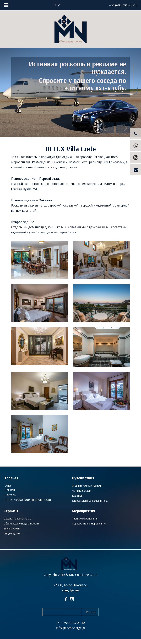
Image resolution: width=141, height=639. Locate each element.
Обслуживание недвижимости (21, 523)
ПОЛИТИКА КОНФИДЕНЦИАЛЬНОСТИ (28, 499)
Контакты (10, 494)
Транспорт (78, 495)
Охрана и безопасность (17, 518)
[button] (106, 128)
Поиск (90, 612)
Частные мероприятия (84, 518)
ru (55, 5)
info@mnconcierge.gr (70, 628)
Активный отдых (81, 490)
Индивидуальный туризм (86, 485)
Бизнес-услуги (12, 528)
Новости (10, 489)
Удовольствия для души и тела (89, 500)
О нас (8, 485)
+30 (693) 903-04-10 (123, 5)
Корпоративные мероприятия (89, 523)
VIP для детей (12, 533)
